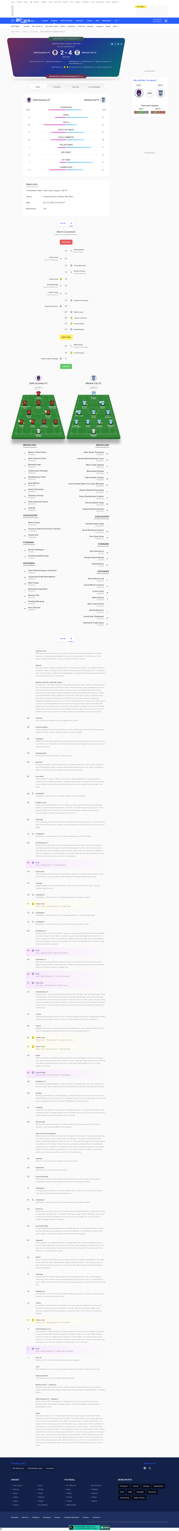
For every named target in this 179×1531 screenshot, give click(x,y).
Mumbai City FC (89, 52)
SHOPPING (85, 2)
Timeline (57, 87)
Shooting (152, 1492)
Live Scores (34, 32)
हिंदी (31, 2)
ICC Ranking (42, 1505)
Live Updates (94, 87)
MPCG (108, 2)
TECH (71, 2)
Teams (15, 1501)
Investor (57, 1517)
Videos (15, 1497)
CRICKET (44, 2)
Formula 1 (79, 21)
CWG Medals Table (35, 1468)
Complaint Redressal (71, 1517)
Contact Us (96, 1517)
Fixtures (81, 26)
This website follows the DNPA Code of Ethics (104, 1522)
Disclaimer (47, 1517)
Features (71, 26)
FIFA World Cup (18, 1468)
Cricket (45, 21)
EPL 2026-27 (37, 26)
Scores (27, 26)
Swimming (124, 1498)
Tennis (89, 21)
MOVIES (36, 2)
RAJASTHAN (100, 2)
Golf (97, 21)
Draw (150, 93)
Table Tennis (139, 1498)
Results (90, 26)
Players (41, 1501)
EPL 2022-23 (96, 1485)
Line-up (75, 87)
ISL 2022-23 (71, 1485)
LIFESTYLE (57, 2)
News (63, 26)
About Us (25, 1517)
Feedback (35, 1517)
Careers (86, 1517)
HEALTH (65, 2)
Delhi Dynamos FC (42, 52)
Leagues (99, 26)
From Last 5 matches (150, 106)
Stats (38, 87)
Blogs (108, 26)
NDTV (13, 2)
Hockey (146, 1486)
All (71, 223)
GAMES (77, 2)
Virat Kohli (50, 1468)
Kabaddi (140, 1492)
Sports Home (15, 32)
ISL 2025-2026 (52, 26)
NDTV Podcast (66, 21)
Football (54, 21)
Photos (40, 1493)
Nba (130, 1492)
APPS (92, 2)
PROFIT (26, 2)
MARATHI (115, 2)
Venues (16, 1505)
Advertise (14, 1517)
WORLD (19, 2)
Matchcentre (71, 1505)
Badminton (106, 21)
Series (40, 1485)
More (115, 26)
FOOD (50, 2)
